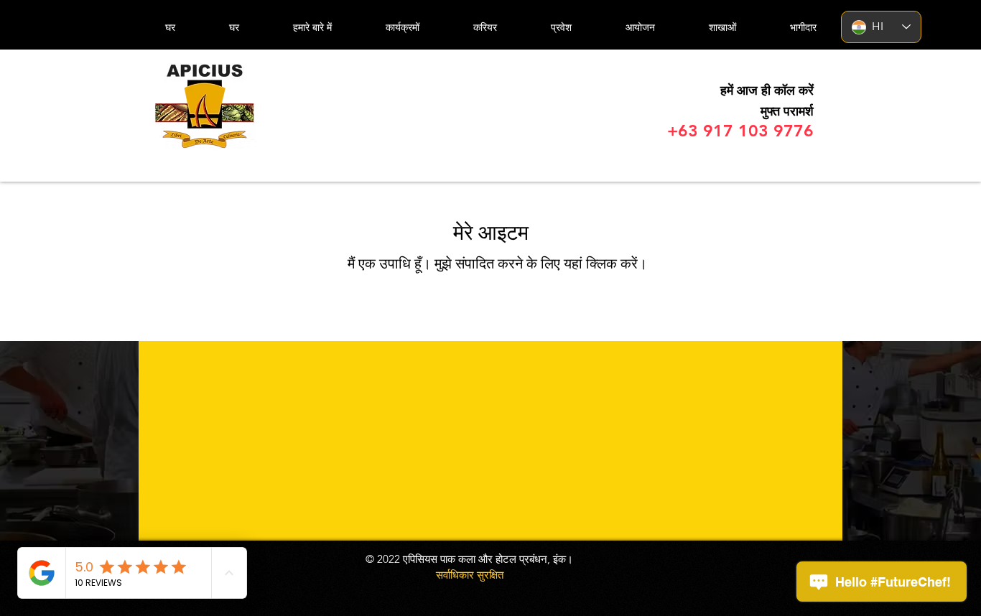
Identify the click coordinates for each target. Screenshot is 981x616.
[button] (722, 27)
